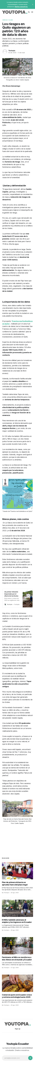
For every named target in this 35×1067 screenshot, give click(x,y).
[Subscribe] (30, 1058)
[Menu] (32, 12)
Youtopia (11, 51)
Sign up (17, 1029)
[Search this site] (28, 12)
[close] (32, 4)
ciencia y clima (7, 20)
